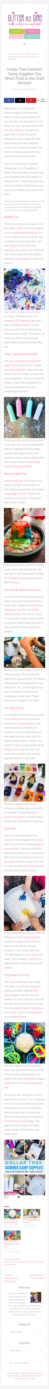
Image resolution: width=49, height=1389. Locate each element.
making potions (21, 325)
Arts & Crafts (16, 1259)
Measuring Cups (29, 590)
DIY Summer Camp (14, 1121)
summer (40, 1262)
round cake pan (14, 480)
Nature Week (18, 1016)
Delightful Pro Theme (27, 1376)
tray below (36, 1012)
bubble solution (17, 245)
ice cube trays (14, 719)
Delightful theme (25, 1373)
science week (27, 498)
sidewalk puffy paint (15, 369)
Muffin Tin (11, 217)
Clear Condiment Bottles (21, 354)
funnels (34, 605)
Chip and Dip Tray (16, 975)
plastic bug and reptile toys (29, 1008)
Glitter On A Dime (24, 19)
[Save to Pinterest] (31, 100)
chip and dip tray (18, 981)
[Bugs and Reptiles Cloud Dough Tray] (12, 1214)
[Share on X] (20, 100)
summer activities (10, 1264)
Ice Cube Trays (14, 708)
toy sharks (9, 861)
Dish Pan (10, 829)
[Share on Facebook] (9, 100)
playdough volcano (16, 493)
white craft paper (18, 258)
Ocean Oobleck (31, 937)
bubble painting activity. (25, 232)
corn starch (32, 954)
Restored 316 (37, 1373)
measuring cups (13, 609)
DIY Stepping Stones (15, 578)
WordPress (26, 1378)
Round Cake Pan (15, 474)
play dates (30, 1078)
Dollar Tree (29, 1262)
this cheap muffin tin (15, 228)
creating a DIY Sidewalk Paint (20, 320)
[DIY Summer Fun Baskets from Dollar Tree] (12, 1235)
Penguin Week (12, 749)
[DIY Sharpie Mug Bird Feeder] (31, 1214)
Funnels (9, 590)
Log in (33, 1378)
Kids (35, 1262)
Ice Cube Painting (24, 723)
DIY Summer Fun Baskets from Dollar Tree (12, 1243)
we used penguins (34, 865)
